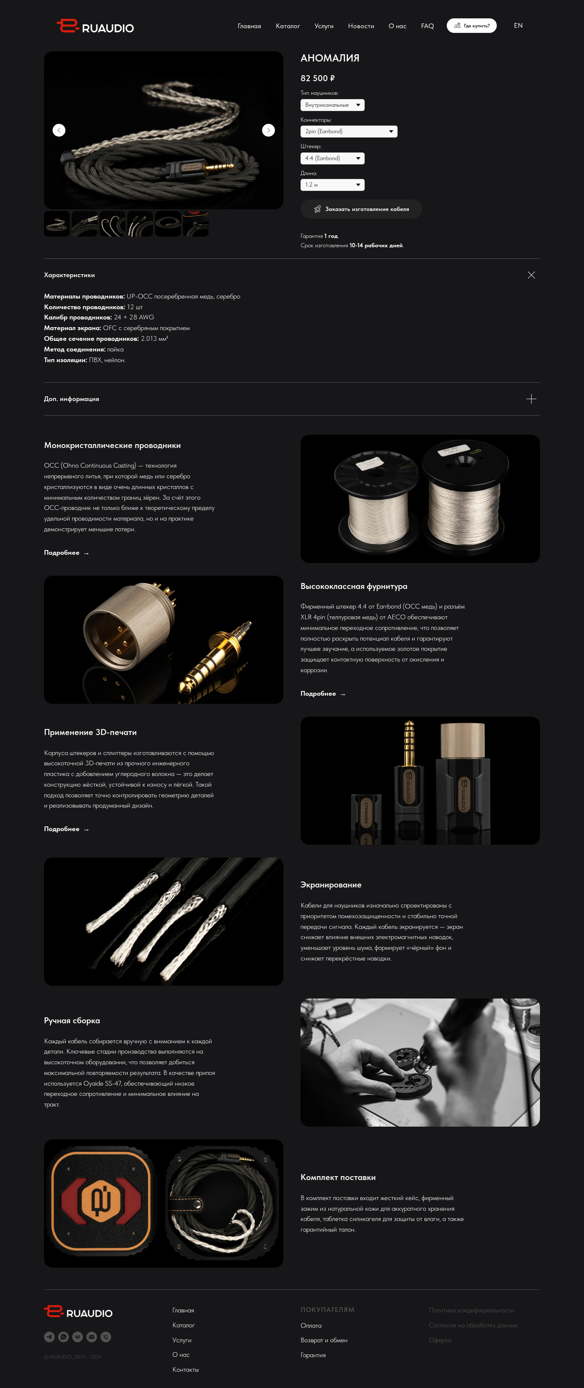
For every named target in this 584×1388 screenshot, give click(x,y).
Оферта (440, 1340)
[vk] (77, 1337)
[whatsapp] (63, 1337)
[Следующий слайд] (268, 130)
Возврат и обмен (324, 1340)
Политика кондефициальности (471, 1310)
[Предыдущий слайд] (59, 130)
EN (518, 25)
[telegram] (49, 1337)
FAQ (427, 26)
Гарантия (313, 1355)
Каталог (288, 26)
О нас (398, 26)
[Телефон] (105, 1337)
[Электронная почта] (91, 1337)
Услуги (324, 26)
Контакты (185, 1369)
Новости (361, 26)
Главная (249, 26)
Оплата (311, 1325)
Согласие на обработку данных (473, 1325)
